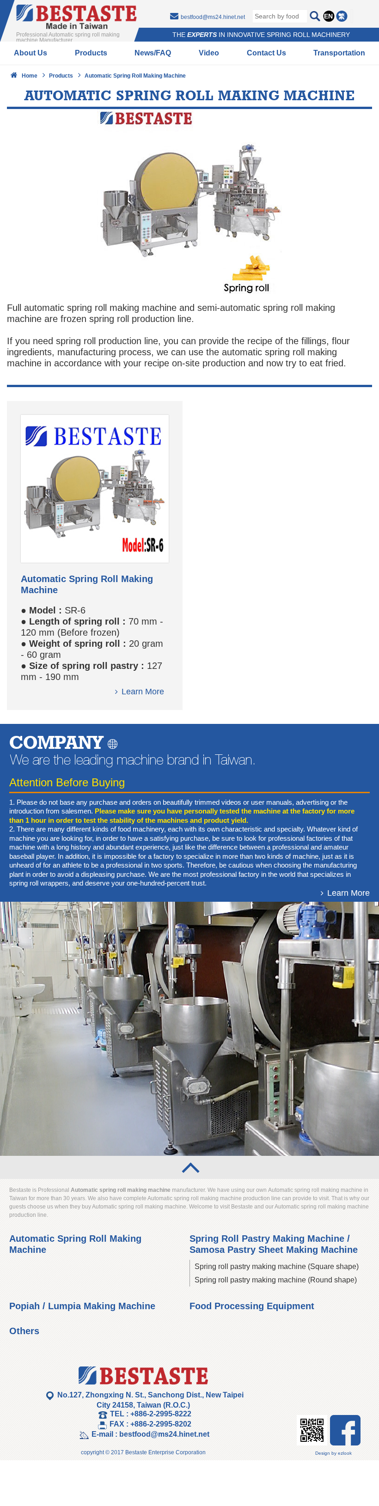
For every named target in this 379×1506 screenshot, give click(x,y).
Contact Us (266, 53)
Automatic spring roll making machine (135, 76)
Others (24, 1331)
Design (322, 1453)
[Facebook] (345, 1442)
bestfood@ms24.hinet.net (213, 17)
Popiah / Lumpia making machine (82, 1306)
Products (91, 53)
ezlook (345, 1453)
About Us (30, 53)
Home (29, 76)
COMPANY (56, 742)
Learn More (143, 691)
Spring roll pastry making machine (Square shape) (277, 1266)
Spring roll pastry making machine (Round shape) (276, 1280)
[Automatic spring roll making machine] (95, 559)
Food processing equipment (252, 1306)
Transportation (339, 53)
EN (328, 16)
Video (209, 53)
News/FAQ (152, 53)
